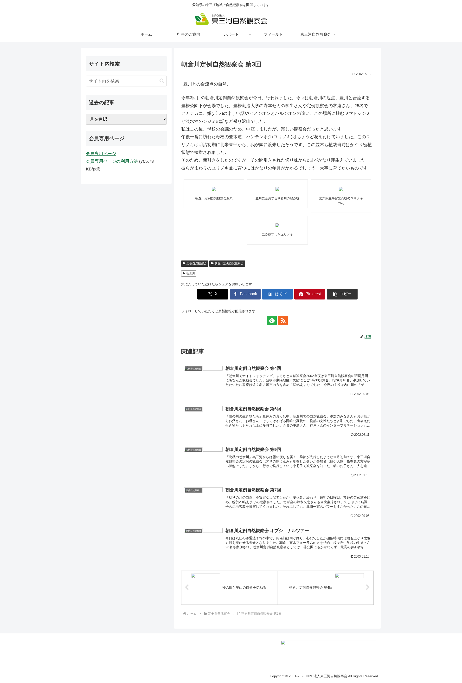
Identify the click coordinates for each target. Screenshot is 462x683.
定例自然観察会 (196, 263)
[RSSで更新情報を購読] (283, 320)
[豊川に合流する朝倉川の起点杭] (277, 189)
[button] (342, 294)
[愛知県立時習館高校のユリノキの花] (341, 189)
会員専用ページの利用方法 (112, 161)
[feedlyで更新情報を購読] (272, 320)
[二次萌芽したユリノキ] (277, 225)
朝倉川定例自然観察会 (229, 263)
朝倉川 (190, 273)
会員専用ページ (101, 153)
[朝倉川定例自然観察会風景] (214, 189)
